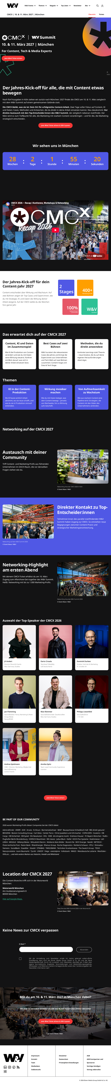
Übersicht (91, 14)
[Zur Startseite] (13, 1058)
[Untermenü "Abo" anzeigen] (89, 5)
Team (33, 1063)
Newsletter (77, 5)
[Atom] (5, 1071)
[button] (19, 649)
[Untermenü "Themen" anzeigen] (46, 5)
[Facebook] (14, 1067)
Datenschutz (63, 1059)
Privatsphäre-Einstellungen (69, 1063)
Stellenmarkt (36, 1070)
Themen (41, 5)
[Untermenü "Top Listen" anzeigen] (70, 5)
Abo (86, 5)
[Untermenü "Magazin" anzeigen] (57, 5)
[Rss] (18, 1067)
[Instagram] (9, 1067)
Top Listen (64, 5)
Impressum (35, 1056)
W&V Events (29, 5)
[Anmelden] (102, 5)
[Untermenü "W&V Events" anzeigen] (35, 5)
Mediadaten (35, 1066)
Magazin (53, 5)
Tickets (101, 14)
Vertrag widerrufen (94, 1070)
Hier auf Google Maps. (13, 899)
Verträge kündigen (93, 1066)
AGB (88, 1056)
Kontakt (34, 1059)
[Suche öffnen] (97, 5)
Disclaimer (63, 1056)
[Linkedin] (5, 1067)
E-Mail (22, 944)
